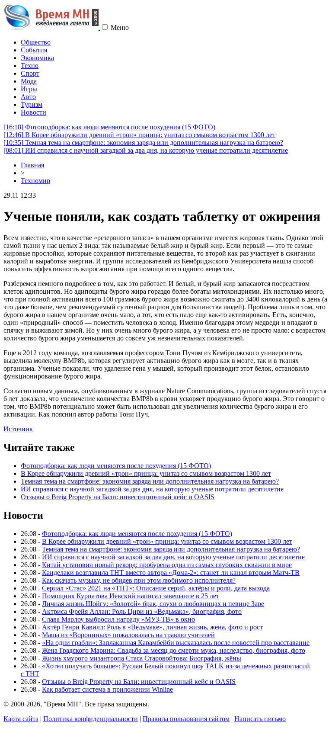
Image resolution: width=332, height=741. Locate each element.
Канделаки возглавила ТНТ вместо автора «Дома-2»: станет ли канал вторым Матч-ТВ (171, 572)
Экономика (37, 57)
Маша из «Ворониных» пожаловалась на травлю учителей (128, 634)
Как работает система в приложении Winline (107, 689)
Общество (36, 42)
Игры (29, 89)
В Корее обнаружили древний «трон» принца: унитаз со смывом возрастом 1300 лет (139, 134)
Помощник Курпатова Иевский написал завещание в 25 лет (130, 596)
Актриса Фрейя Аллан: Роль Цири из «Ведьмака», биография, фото (142, 611)
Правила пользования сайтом (186, 718)
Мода (29, 81)
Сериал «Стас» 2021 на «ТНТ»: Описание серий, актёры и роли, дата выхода (156, 588)
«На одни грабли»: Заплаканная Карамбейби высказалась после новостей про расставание (176, 642)
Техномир (35, 180)
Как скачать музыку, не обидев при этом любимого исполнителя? (139, 580)
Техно (29, 65)
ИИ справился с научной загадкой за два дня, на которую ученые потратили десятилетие (145, 150)
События (34, 50)
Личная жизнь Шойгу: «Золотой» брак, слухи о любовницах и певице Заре (153, 603)
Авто (28, 96)
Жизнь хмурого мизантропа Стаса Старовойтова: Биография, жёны (141, 658)
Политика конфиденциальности (90, 718)
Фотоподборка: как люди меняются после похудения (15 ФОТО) (109, 127)
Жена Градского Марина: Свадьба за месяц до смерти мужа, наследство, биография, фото (173, 650)
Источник (18, 429)
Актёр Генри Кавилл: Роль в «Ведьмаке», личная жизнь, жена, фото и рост (152, 627)
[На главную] (51, 27)
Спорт (30, 73)
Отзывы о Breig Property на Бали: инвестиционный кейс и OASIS (117, 496)
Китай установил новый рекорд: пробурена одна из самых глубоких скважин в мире (167, 564)
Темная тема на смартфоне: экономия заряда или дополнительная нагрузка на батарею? (143, 142)
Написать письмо (260, 718)
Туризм (31, 104)
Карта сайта (20, 718)
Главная (32, 165)
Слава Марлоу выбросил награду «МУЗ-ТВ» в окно (118, 619)
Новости (33, 112)
